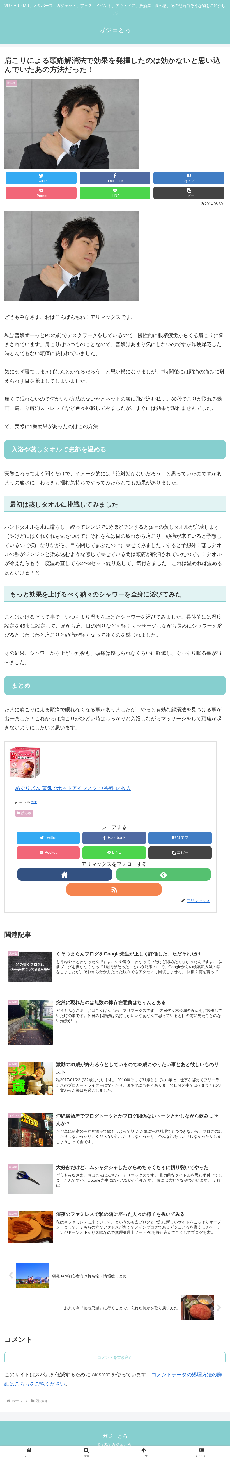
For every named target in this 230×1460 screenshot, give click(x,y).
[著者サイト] (64, 874)
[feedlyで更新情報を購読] (163, 874)
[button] (188, 193)
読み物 (26, 813)
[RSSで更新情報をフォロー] (114, 889)
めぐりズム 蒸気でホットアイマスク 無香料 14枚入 (73, 788)
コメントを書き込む (115, 1357)
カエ (34, 802)
